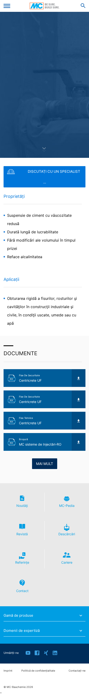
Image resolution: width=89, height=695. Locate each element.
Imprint (8, 670)
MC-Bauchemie (44, 6)
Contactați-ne (77, 670)
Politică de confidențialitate (38, 670)
